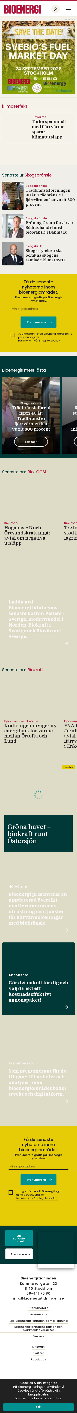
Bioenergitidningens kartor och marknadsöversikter (38, 1328)
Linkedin (38, 1347)
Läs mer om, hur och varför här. (38, 1398)
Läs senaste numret (19, 1238)
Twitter (38, 1353)
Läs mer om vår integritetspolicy (39, 340)
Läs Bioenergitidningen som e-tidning (38, 1321)
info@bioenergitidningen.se (38, 1298)
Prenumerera (20, 1254)
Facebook (38, 1359)
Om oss (38, 1336)
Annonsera (38, 1314)
